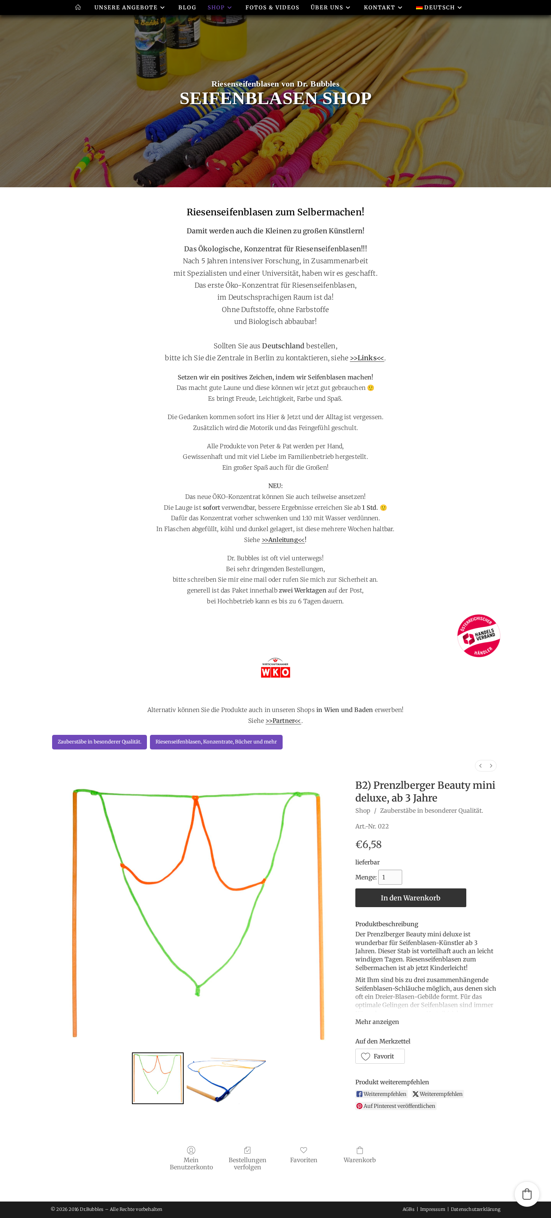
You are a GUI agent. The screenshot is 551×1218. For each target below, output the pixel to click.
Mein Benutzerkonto (191, 1163)
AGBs (409, 1209)
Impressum (432, 1209)
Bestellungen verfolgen (248, 1163)
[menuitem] (480, 765)
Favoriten (303, 1160)
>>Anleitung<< (283, 539)
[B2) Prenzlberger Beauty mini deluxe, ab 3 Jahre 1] (226, 1078)
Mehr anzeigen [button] (377, 1021)
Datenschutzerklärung (475, 1209)
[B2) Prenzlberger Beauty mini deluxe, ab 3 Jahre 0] (158, 1078)
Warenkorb (360, 1160)
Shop (362, 810)
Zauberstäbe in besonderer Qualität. (431, 810)
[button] (380, 1056)
